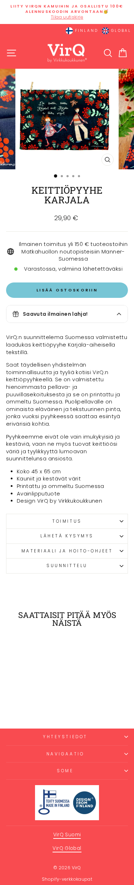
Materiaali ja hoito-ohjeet (67, 551)
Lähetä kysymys (66, 536)
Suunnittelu (67, 566)
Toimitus (66, 521)
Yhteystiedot (65, 737)
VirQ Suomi (67, 834)
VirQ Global (67, 848)
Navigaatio (65, 754)
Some (65, 771)
